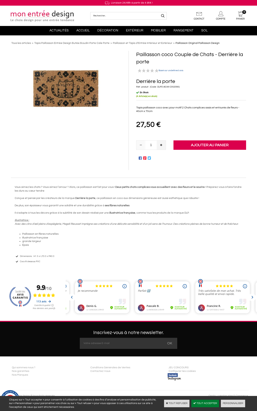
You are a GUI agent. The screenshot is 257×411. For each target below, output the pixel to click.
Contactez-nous (100, 371)
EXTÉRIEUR (134, 30)
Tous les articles (21, 43)
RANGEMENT (183, 30)
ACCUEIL (83, 30)
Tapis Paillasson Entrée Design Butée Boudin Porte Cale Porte (71, 43)
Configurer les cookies (182, 371)
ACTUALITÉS (59, 30)
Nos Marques (20, 375)
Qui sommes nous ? (23, 367)
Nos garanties (20, 371)
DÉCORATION (107, 30)
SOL (204, 30)
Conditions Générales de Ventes (110, 367)
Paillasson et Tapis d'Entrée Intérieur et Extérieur (142, 43)
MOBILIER (158, 30)
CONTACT (199, 19)
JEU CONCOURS (179, 367)
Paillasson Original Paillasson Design (198, 43)
